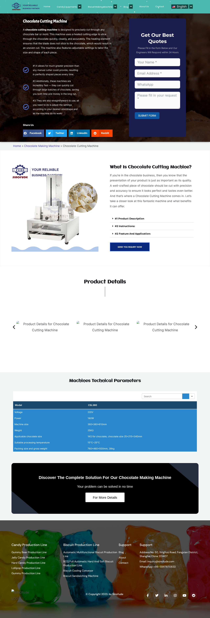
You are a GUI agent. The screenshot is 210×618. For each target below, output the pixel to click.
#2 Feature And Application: (133, 233)
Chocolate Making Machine (42, 146)
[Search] (185, 396)
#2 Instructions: (125, 226)
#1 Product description (129, 218)
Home (47, 6)
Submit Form (147, 115)
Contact (159, 6)
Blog (126, 6)
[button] (33, 133)
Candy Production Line (29, 545)
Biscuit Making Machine (100, 6)
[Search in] (192, 396)
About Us (144, 6)
